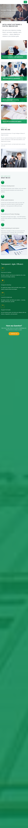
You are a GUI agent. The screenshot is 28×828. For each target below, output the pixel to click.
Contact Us (14, 333)
